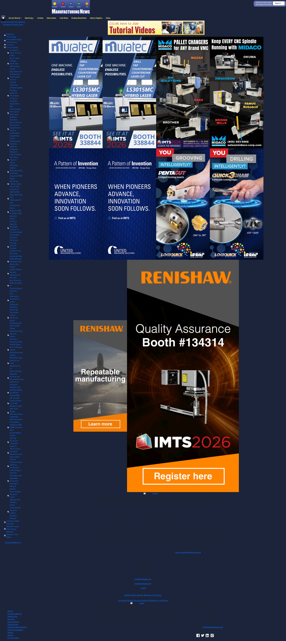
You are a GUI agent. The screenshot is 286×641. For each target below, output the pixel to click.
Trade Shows (63, 18)
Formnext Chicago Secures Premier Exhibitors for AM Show (143, 600)
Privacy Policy (13, 638)
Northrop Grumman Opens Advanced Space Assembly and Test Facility (15, 317)
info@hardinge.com (143, 579)
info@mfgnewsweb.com (212, 627)
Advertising (29, 18)
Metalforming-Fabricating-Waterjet (12, 529)
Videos (108, 18)
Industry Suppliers (96, 18)
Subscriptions (51, 18)
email (155, 493)
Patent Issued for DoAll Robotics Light (16, 403)
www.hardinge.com (143, 583)
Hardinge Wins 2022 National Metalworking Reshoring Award (16, 261)
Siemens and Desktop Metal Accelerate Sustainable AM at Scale (16, 392)
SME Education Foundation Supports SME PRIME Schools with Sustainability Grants (16, 427)
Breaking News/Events (79, 18)
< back (143, 588)
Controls (10, 45)
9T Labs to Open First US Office (15, 53)
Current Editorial (14, 18)
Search (10, 635)
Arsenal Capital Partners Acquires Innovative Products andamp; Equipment (16, 95)
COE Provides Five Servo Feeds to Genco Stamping (15, 159)
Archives (40, 18)
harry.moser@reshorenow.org (188, 552)
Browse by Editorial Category (13, 22)
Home (10, 611)
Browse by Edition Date (13, 24)
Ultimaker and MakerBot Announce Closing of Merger (16, 480)
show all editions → (13, 542)
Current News (12, 47)
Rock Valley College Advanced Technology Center (14, 63)
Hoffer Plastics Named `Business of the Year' (143, 595)
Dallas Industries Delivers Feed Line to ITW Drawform (15, 184)
